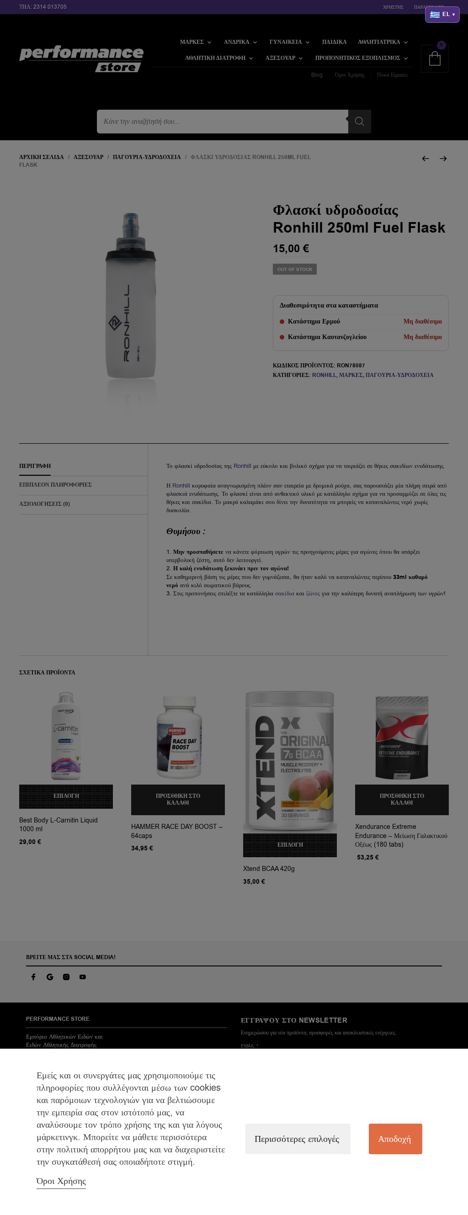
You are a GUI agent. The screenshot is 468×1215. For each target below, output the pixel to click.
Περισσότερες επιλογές (297, 1139)
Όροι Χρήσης (61, 1181)
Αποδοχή (394, 1139)
